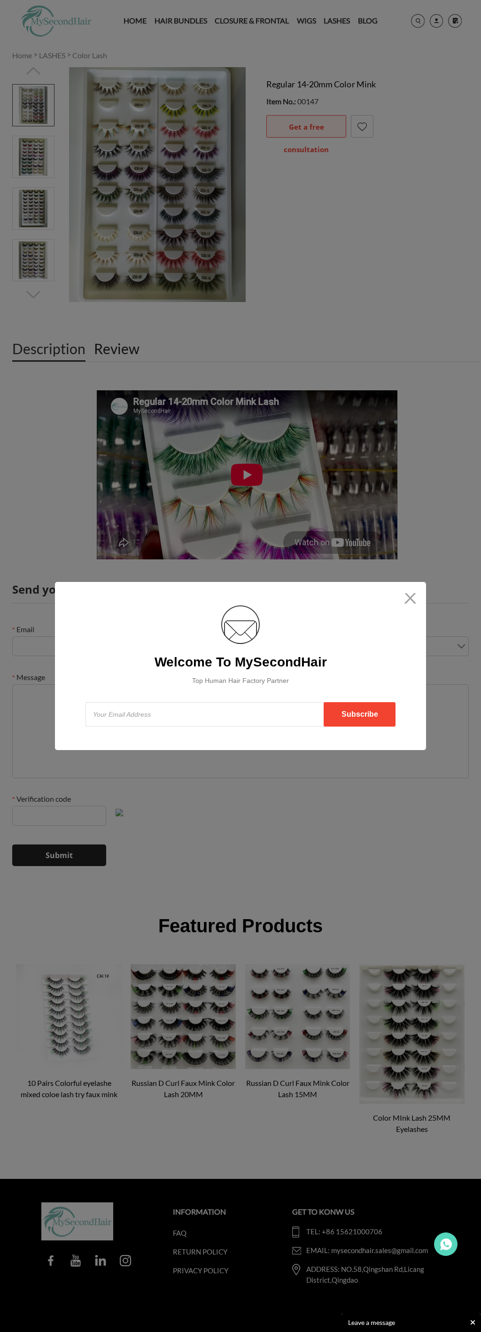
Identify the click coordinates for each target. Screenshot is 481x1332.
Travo (446, 1244)
